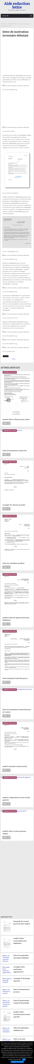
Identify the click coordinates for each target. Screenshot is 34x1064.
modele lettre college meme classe (16, 419)
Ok (24, 1059)
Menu (4, 16)
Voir (5, 423)
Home (4, 24)
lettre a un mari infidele (19, 1040)
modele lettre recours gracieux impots (14, 832)
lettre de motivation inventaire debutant (21, 957)
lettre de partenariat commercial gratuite (21, 1002)
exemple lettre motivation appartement (19, 969)
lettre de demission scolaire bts (15, 451)
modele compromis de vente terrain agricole (16, 799)
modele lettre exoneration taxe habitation (20, 940)
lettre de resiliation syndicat (13, 563)
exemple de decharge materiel (21, 979)
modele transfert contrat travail (15, 766)
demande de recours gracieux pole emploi (21, 922)
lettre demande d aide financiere (15, 678)
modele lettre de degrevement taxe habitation (16, 619)
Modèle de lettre (12, 24)
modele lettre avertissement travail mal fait (21, 1014)
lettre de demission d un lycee (21, 991)
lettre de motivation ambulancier (21, 1029)
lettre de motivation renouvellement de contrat (17, 711)
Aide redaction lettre (17, 5)
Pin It (13, 359)
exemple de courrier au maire (14, 505)
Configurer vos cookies (17, 1062)
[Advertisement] (17, 56)
